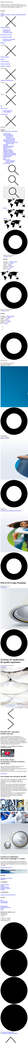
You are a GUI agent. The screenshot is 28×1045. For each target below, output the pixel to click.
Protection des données (5, 907)
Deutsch (11, 261)
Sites (2, 106)
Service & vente (4, 108)
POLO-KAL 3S (6, 31)
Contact (5, 157)
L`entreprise (6, 146)
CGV (2, 909)
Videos (2, 15)
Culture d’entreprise (5, 61)
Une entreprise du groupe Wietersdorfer (9, 1033)
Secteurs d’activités (5, 56)
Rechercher (3, 127)
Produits (5, 133)
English (15, 261)
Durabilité (3, 798)
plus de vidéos (4, 773)
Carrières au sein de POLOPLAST (8, 894)
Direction (3, 59)
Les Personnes (6, 153)
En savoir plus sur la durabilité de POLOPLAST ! (11, 510)
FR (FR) (5, 208)
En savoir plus (4, 587)
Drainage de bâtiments (5, 27)
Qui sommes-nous (4, 872)
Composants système (7, 32)
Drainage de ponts (7, 40)
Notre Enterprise (4, 114)
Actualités (5, 155)
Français (9, 265)
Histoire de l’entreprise (5, 63)
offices (6, 256)
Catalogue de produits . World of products (10, 14)
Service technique (7, 111)
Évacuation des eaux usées (6, 37)
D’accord (3, 10)
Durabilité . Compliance (6, 66)
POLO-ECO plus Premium (9, 39)
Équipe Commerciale (7, 110)
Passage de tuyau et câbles (6, 34)
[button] (13, 174)
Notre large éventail (5, 438)
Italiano (8, 269)
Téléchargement (22, 14)
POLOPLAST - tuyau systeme (10, 131)
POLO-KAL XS (6, 29)
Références (3, 42)
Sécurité (2, 908)
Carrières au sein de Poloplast (7, 80)
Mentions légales (4, 906)
